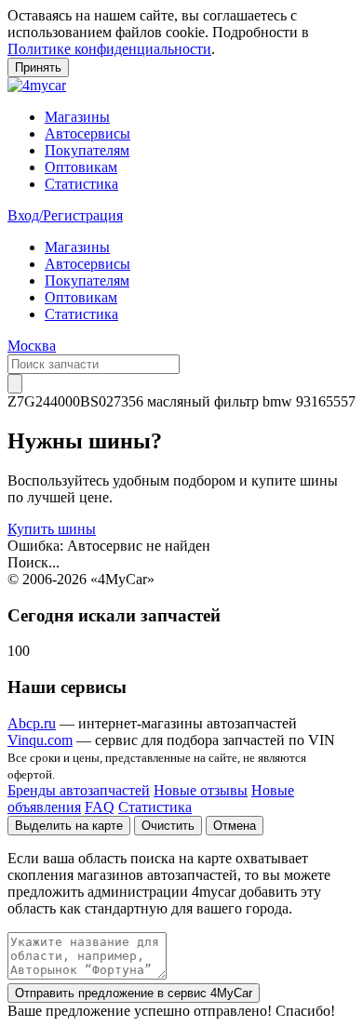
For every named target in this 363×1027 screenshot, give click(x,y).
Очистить (168, 826)
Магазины (77, 117)
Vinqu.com (40, 740)
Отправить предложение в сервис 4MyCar (133, 993)
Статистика (81, 184)
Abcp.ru (31, 723)
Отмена (234, 826)
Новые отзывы (201, 790)
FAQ (99, 807)
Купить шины (51, 529)
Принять (38, 67)
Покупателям (87, 150)
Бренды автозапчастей (78, 790)
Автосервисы (87, 133)
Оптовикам (81, 167)
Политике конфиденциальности (109, 49)
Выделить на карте (69, 826)
